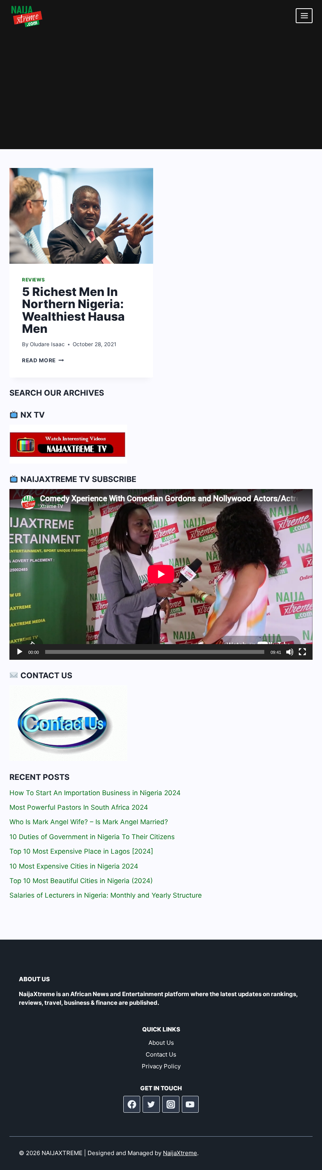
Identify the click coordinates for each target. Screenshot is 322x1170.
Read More (43, 360)
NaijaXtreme (180, 1153)
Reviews (33, 280)
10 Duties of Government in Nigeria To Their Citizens (92, 837)
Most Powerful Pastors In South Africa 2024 (78, 807)
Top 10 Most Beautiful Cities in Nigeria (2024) (81, 881)
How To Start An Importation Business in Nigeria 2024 (95, 793)
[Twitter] (151, 1104)
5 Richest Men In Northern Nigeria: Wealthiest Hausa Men (73, 310)
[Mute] (290, 652)
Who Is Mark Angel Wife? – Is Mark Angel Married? (88, 822)
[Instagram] (170, 1104)
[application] (161, 574)
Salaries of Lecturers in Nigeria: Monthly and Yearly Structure (105, 895)
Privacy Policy (161, 1066)
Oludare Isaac (47, 344)
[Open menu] (304, 15)
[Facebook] (132, 1104)
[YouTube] (190, 1104)
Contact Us (161, 1054)
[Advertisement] (161, 90)
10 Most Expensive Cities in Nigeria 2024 (73, 866)
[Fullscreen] (302, 652)
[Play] (20, 652)
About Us (161, 1042)
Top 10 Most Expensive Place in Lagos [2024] (81, 851)
